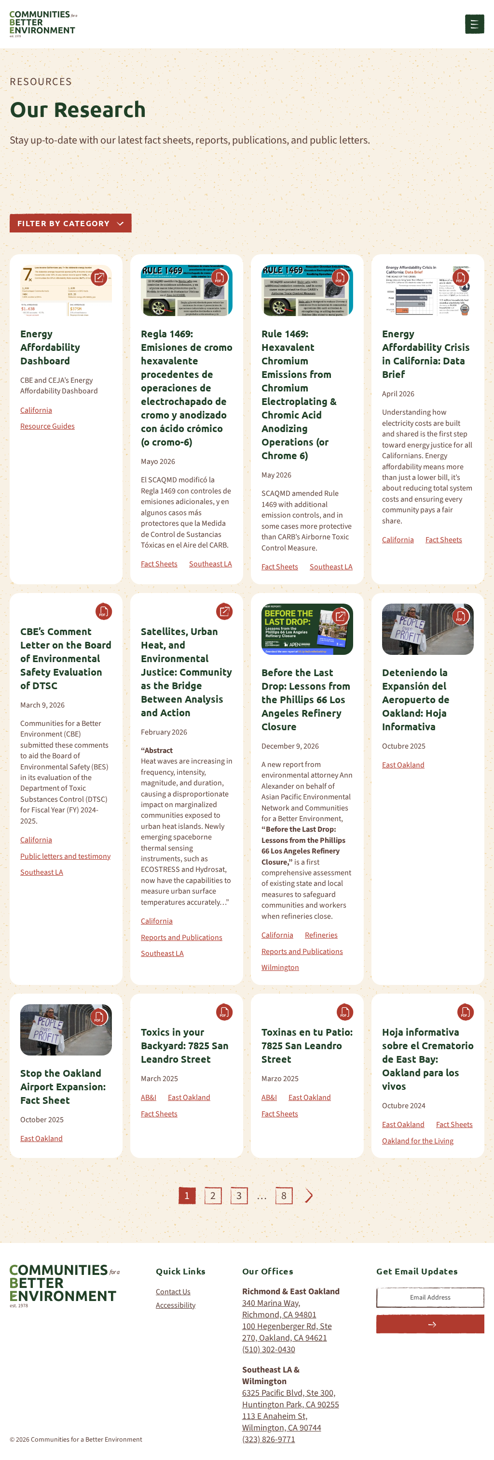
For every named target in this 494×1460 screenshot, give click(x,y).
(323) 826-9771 (268, 1439)
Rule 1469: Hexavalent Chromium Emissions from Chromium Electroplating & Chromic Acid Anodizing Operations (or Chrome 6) (299, 394)
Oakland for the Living (417, 1141)
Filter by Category (64, 223)
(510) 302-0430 (268, 1350)
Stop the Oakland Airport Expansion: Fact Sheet (63, 1086)
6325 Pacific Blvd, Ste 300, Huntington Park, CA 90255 (290, 1399)
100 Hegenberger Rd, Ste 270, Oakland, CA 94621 (287, 1332)
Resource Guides (47, 426)
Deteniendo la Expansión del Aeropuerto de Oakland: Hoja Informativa (416, 699)
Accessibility (175, 1305)
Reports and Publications (181, 937)
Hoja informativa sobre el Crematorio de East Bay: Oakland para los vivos (428, 1059)
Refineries (321, 935)
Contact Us (173, 1292)
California (36, 410)
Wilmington (280, 967)
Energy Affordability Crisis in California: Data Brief (426, 353)
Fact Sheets (159, 564)
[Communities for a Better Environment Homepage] (43, 24)
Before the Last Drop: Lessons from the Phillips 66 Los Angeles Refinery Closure (305, 699)
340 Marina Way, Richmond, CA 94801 (279, 1309)
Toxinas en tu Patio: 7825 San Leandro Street (307, 1045)
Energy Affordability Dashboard (50, 347)
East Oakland (403, 765)
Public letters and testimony (65, 856)
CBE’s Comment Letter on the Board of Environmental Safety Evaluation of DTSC (65, 658)
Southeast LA (210, 564)
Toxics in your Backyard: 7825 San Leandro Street (185, 1045)
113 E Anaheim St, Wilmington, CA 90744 (281, 1422)
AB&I (148, 1097)
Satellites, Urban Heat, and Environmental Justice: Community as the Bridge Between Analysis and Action (186, 672)
